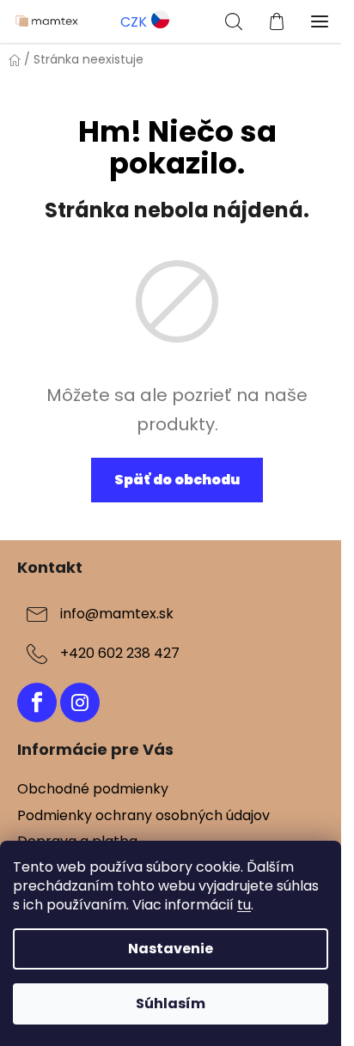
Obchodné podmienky (92, 789)
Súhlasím (170, 1003)
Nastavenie (170, 948)
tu (244, 905)
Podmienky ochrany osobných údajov (143, 815)
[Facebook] (37, 702)
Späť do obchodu (177, 480)
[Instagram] (80, 702)
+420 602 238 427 (120, 653)
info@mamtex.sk (117, 613)
